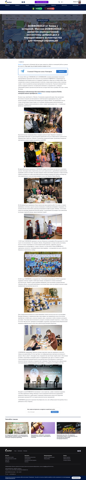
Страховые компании (40, 5)
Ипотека (26, 461)
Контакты (20, 450)
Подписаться (61, 71)
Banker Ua (21, 61)
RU (62, 2)
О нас (15, 450)
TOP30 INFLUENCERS (41, 2)
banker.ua (46, 466)
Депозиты (64, 5)
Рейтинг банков (66, 458)
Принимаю (76, 478)
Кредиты (53, 5)
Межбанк (7, 461)
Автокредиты (28, 458)
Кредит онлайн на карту (49, 457)
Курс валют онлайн (9, 457)
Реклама (25, 450)
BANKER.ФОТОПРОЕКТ (43, 20)
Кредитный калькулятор (30, 457)
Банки (27, 5)
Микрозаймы (47, 458)
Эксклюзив (76, 5)
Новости (7, 5)
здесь (39, 93)
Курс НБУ (7, 460)
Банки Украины (66, 457)
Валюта (17, 5)
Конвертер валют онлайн (10, 458)
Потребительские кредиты (30, 460)
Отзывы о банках (67, 460)
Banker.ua (20, 64)
